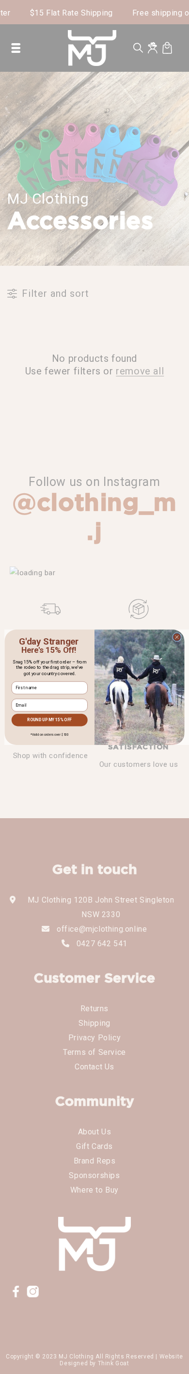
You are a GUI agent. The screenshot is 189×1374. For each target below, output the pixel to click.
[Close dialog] (177, 637)
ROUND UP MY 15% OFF (49, 719)
